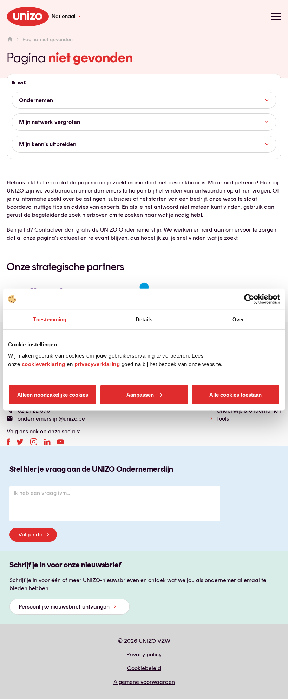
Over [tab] (238, 319)
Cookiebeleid (144, 668)
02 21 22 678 (34, 410)
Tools (222, 418)
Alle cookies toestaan (235, 394)
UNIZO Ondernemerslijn (130, 229)
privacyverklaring (97, 364)
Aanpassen (140, 394)
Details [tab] (144, 319)
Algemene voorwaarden (144, 682)
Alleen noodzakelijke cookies (52, 394)
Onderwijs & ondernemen (248, 410)
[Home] (10, 39)
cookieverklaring (43, 364)
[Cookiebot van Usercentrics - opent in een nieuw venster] (249, 299)
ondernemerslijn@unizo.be (51, 418)
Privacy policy (144, 654)
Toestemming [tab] (49, 319)
